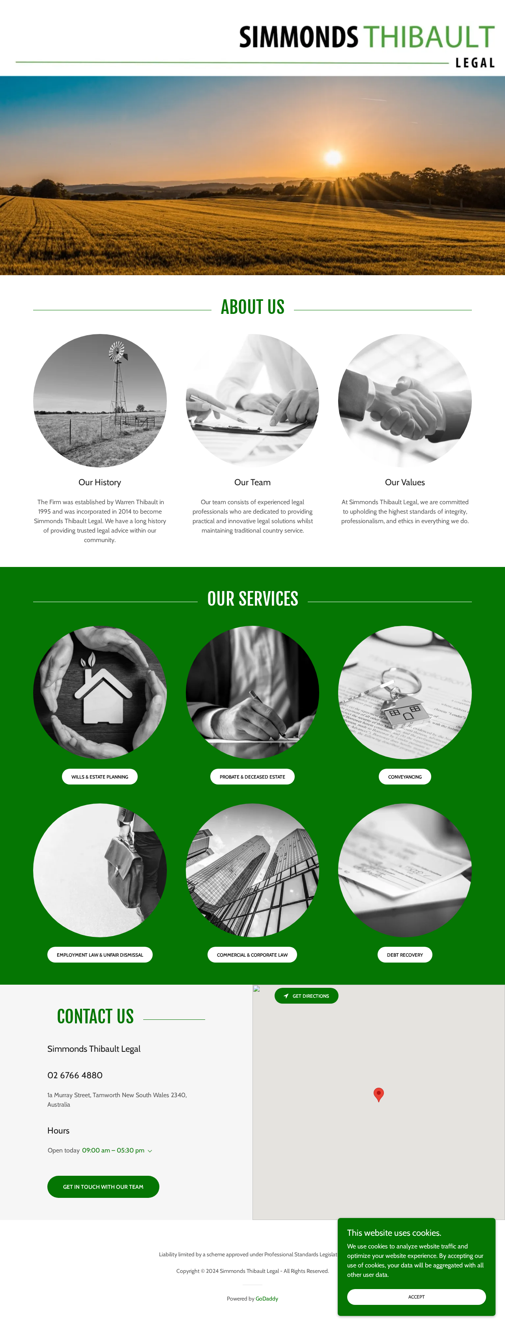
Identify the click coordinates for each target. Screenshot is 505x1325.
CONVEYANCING (405, 777)
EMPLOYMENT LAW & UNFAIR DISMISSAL (100, 955)
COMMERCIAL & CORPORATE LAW (252, 955)
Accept (416, 1297)
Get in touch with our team (103, 1186)
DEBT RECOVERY (405, 955)
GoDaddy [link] (267, 1298)
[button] (148, 1151)
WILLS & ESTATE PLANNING (99, 777)
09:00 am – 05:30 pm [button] (113, 1150)
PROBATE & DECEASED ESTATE (252, 777)
